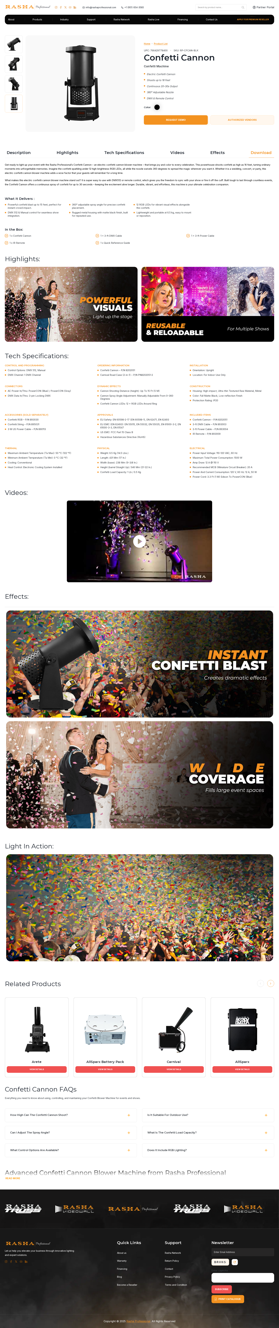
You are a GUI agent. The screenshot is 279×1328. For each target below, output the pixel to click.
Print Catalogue (229, 1299)
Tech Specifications (124, 152)
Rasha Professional (138, 1321)
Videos (177, 152)
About (11, 19)
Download (261, 152)
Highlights (67, 152)
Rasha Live (153, 19)
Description (19, 152)
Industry (64, 19)
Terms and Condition (176, 1284)
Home (147, 43)
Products (37, 19)
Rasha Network (122, 19)
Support (91, 19)
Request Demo (176, 119)
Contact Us (211, 19)
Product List (161, 43)
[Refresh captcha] (235, 1262)
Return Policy (172, 1260)
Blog (119, 1276)
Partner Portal (265, 7)
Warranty (122, 1260)
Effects (217, 152)
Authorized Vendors (242, 119)
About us (121, 1252)
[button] (139, 1173)
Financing (183, 19)
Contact (169, 1268)
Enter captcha (220, 1270)
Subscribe (221, 1289)
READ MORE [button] (12, 1178)
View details (37, 1069)
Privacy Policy (172, 1276)
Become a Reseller (127, 1284)
